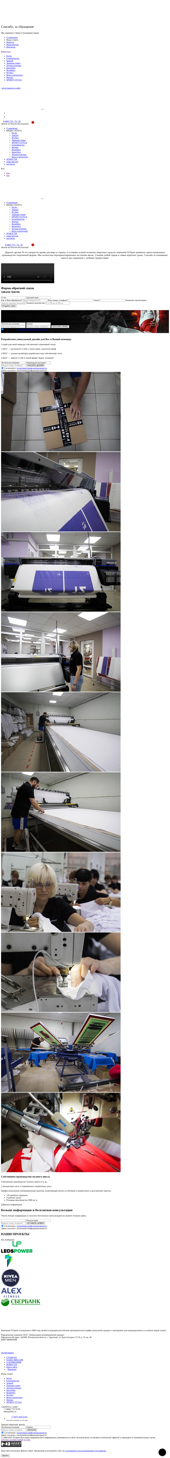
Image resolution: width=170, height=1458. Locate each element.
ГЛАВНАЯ (11, 1357)
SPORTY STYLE (14, 80)
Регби (9, 56)
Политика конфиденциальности (24, 1353)
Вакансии (12, 1369)
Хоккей (9, 61)
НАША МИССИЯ (14, 1360)
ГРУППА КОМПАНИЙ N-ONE (15, 1440)
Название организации (136, 300)
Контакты (10, 47)
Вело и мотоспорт (14, 75)
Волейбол (10, 70)
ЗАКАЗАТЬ (31, 1430)
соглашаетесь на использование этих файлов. (85, 1451)
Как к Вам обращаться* (11, 300)
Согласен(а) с (25, 329)
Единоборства (12, 58)
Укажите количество (35, 303)
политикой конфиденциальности (32, 329)
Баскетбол (11, 68)
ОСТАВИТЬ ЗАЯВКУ (35, 1223)
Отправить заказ (8, 306)
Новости (10, 42)
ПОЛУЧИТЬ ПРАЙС (60, 327)
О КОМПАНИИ (13, 1362)
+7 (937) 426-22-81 (19, 1417)
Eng (8, 173)
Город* (97, 300)
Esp (8, 175)
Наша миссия (12, 44)
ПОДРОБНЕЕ (7, 1353)
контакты (10, 164)
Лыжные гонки (13, 63)
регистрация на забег (11, 88)
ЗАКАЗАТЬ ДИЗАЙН (35, 365)
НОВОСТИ (11, 159)
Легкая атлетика (13, 65)
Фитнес (9, 77)
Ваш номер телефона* (58, 300)
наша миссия (12, 162)
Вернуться (5, 51)
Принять (5, 1456)
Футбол (9, 73)
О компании (12, 37)
